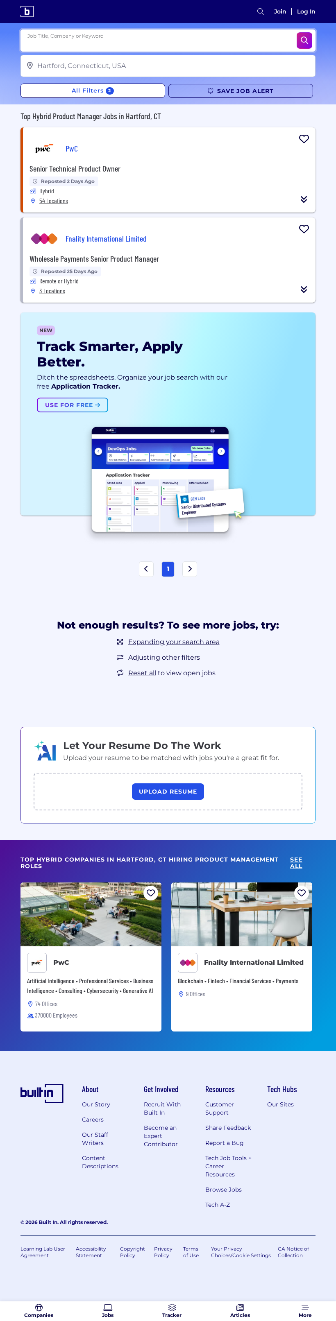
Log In (306, 11)
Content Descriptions (100, 1162)
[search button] (261, 12)
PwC (61, 962)
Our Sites (280, 1104)
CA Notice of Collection (293, 1252)
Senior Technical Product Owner (75, 168)
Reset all (142, 673)
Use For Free (70, 405)
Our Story (96, 1104)
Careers (93, 1119)
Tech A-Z (217, 1204)
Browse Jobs (223, 1189)
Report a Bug (224, 1143)
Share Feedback (228, 1127)
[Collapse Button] (304, 199)
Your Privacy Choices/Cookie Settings (241, 1252)
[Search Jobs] (304, 40)
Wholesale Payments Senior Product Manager (94, 258)
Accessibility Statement (91, 1252)
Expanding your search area (174, 642)
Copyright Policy (132, 1252)
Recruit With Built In (162, 1108)
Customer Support (219, 1108)
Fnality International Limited (254, 962)
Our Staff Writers (95, 1139)
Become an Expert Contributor (161, 1136)
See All (296, 863)
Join (280, 11)
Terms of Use (191, 1252)
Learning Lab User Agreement (42, 1252)
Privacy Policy (163, 1252)
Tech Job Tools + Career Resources (228, 1166)
